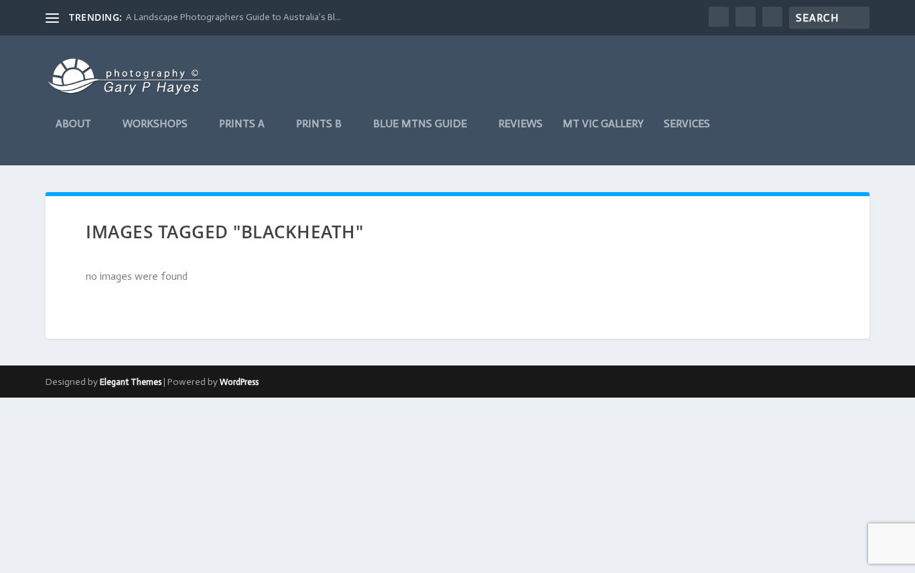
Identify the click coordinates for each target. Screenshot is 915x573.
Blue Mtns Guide (420, 124)
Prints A (242, 124)
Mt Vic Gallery (603, 124)
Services (687, 124)
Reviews (520, 124)
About (73, 124)
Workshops (155, 124)
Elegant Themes (130, 382)
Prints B (319, 124)
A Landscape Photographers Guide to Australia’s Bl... (233, 17)
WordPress (239, 382)
